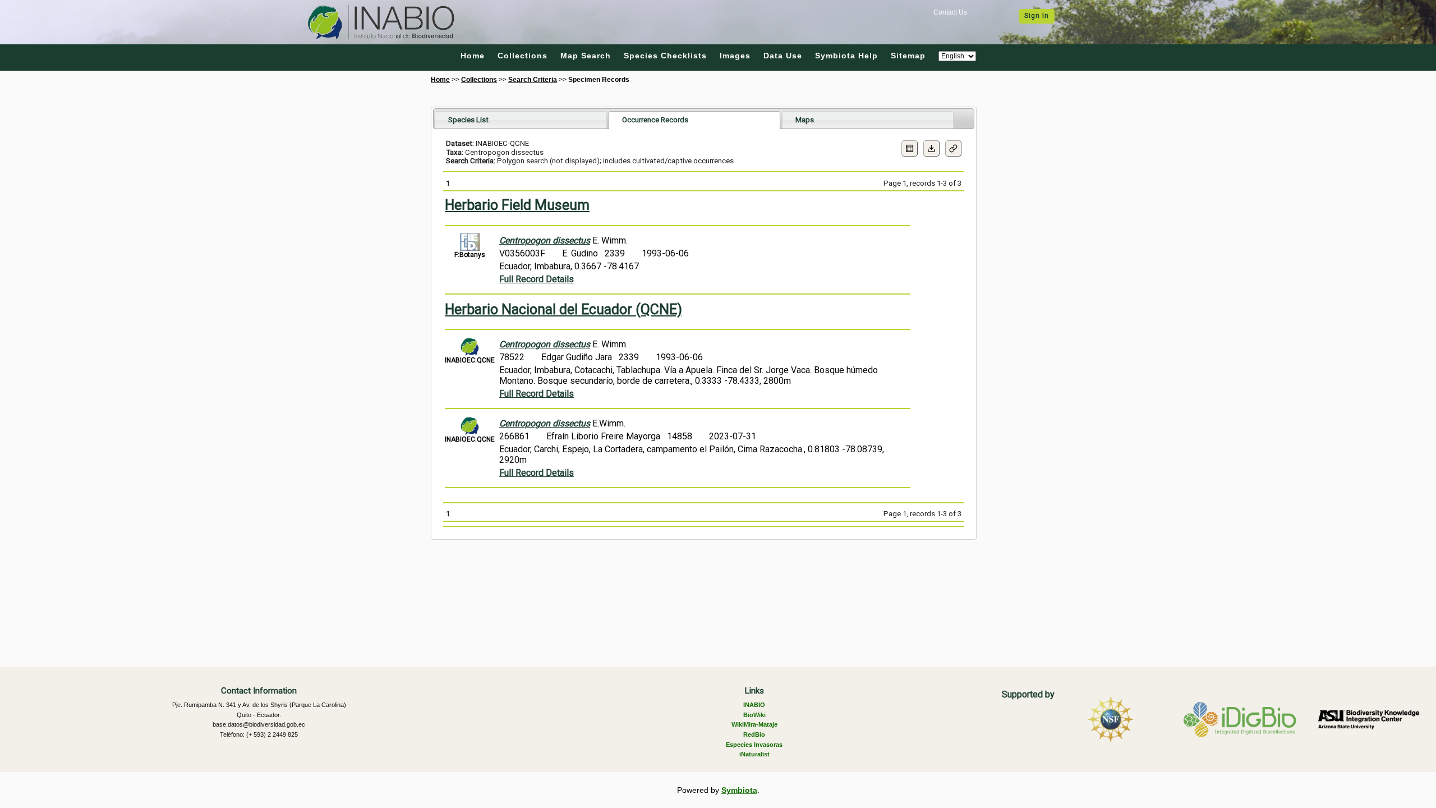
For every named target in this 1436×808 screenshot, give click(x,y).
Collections (522, 55)
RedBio (754, 734)
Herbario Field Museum (517, 205)
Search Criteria (532, 80)
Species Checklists (665, 55)
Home (473, 55)
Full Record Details (536, 279)
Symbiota (739, 790)
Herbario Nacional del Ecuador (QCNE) (563, 309)
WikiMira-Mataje (754, 724)
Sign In (1036, 16)
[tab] (521, 119)
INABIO (754, 704)
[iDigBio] (1240, 719)
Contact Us (950, 12)
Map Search (585, 55)
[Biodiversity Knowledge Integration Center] (1369, 719)
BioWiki (754, 714)
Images (735, 55)
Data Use (782, 55)
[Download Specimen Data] (931, 148)
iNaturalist (754, 754)
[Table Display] (909, 148)
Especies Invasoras (754, 744)
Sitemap (908, 55)
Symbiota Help (846, 55)
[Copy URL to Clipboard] (953, 148)
